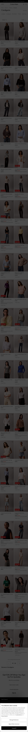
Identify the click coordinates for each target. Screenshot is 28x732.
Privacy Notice (4, 716)
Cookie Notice (18, 714)
